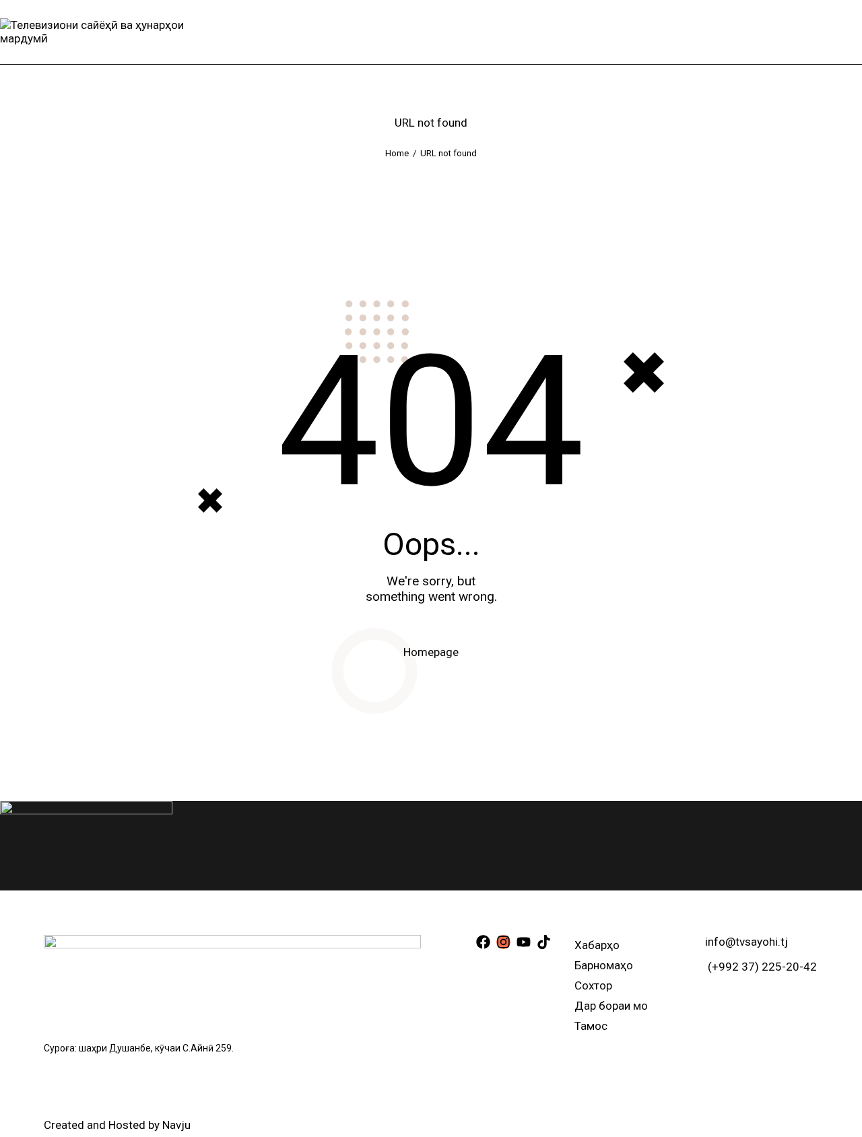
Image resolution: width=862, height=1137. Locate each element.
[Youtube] (524, 942)
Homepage (431, 652)
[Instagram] (503, 942)
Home (397, 153)
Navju (176, 1125)
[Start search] (852, 32)
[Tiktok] (544, 942)
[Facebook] (483, 942)
